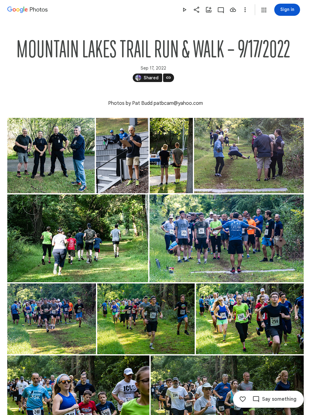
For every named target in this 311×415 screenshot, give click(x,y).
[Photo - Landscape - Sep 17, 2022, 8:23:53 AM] (226, 238)
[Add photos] (209, 10)
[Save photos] (233, 10)
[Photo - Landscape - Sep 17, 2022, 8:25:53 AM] (51, 318)
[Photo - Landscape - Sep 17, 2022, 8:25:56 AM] (250, 318)
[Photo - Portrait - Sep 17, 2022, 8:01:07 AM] (122, 155)
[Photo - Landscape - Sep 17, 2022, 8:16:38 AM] (77, 238)
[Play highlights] (184, 9)
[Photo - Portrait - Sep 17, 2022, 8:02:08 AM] (171, 155)
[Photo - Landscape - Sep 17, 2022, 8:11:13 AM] (249, 155)
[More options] (245, 10)
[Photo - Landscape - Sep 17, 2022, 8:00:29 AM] (51, 155)
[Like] (243, 399)
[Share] (196, 10)
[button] (264, 10)
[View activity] (221, 10)
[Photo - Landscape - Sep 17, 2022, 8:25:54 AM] (146, 318)
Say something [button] (279, 399)
